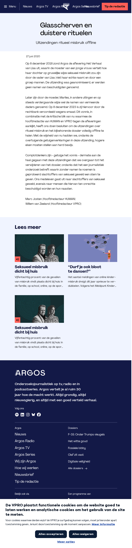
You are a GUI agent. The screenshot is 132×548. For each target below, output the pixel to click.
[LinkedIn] (22, 415)
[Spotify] (17, 415)
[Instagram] (28, 415)
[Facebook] (39, 415)
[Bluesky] (33, 415)
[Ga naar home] (66, 6)
